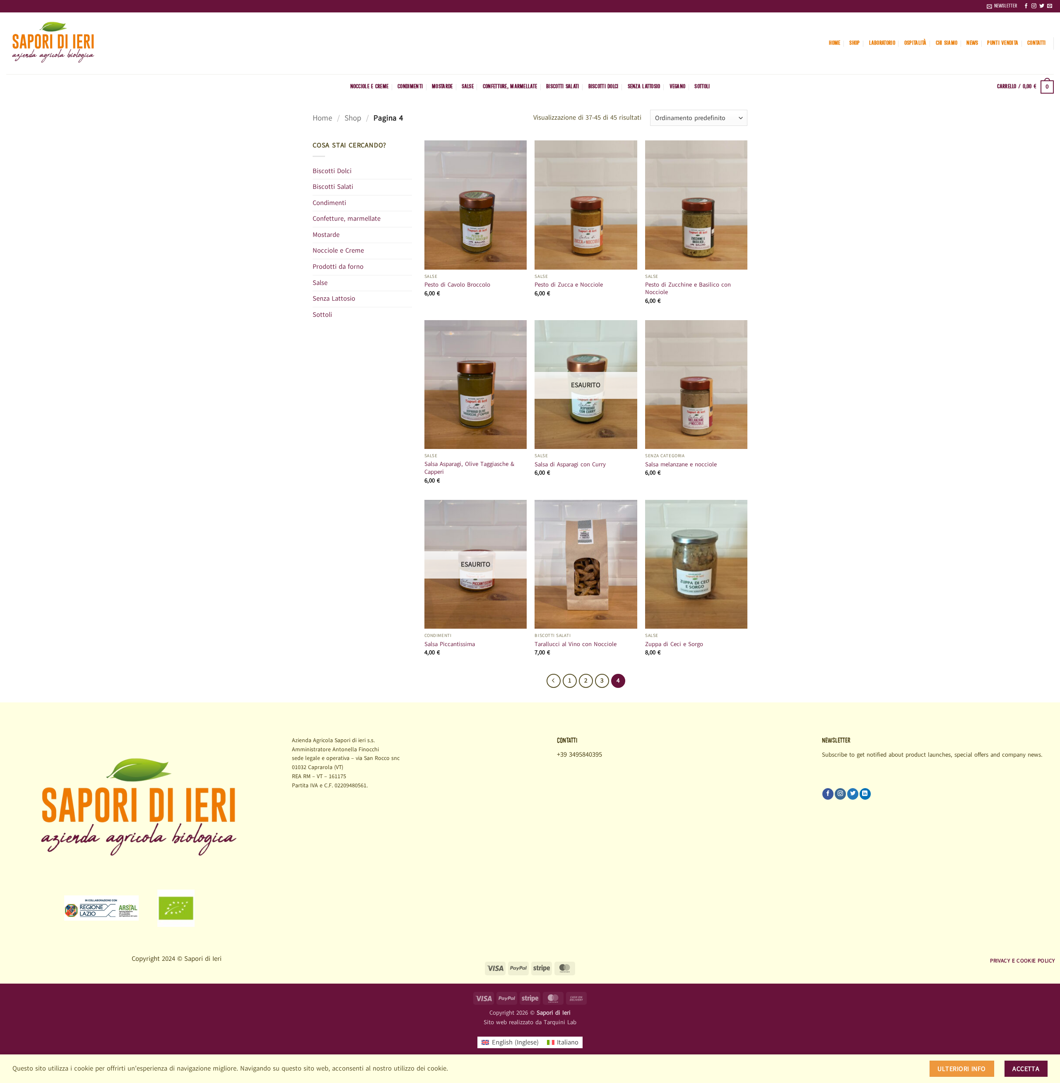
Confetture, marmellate (510, 87)
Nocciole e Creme (369, 87)
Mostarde (442, 87)
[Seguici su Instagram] (1033, 6)
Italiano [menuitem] (567, 1042)
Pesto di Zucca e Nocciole (569, 285)
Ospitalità (915, 43)
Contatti (1036, 43)
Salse (467, 87)
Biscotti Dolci (603, 87)
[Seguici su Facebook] (1026, 6)
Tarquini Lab (560, 1022)
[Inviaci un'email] (1049, 6)
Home (834, 43)
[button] (1002, 6)
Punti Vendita (1002, 43)
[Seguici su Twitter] (1041, 6)
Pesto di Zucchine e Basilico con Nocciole (688, 288)
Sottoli (702, 87)
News (972, 43)
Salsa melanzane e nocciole (681, 464)
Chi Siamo (947, 43)
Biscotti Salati (562, 87)
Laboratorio (882, 43)
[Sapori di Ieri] (85, 43)
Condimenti (410, 87)
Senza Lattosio (644, 87)
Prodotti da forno (338, 266)
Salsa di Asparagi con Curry (570, 464)
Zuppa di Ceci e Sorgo (674, 644)
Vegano (678, 87)
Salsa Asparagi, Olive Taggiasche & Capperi (469, 467)
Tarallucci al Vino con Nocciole (576, 644)
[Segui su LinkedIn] (865, 794)
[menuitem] (509, 1042)
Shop (854, 43)
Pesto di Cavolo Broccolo (457, 285)
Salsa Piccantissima (449, 644)
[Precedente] (554, 681)
